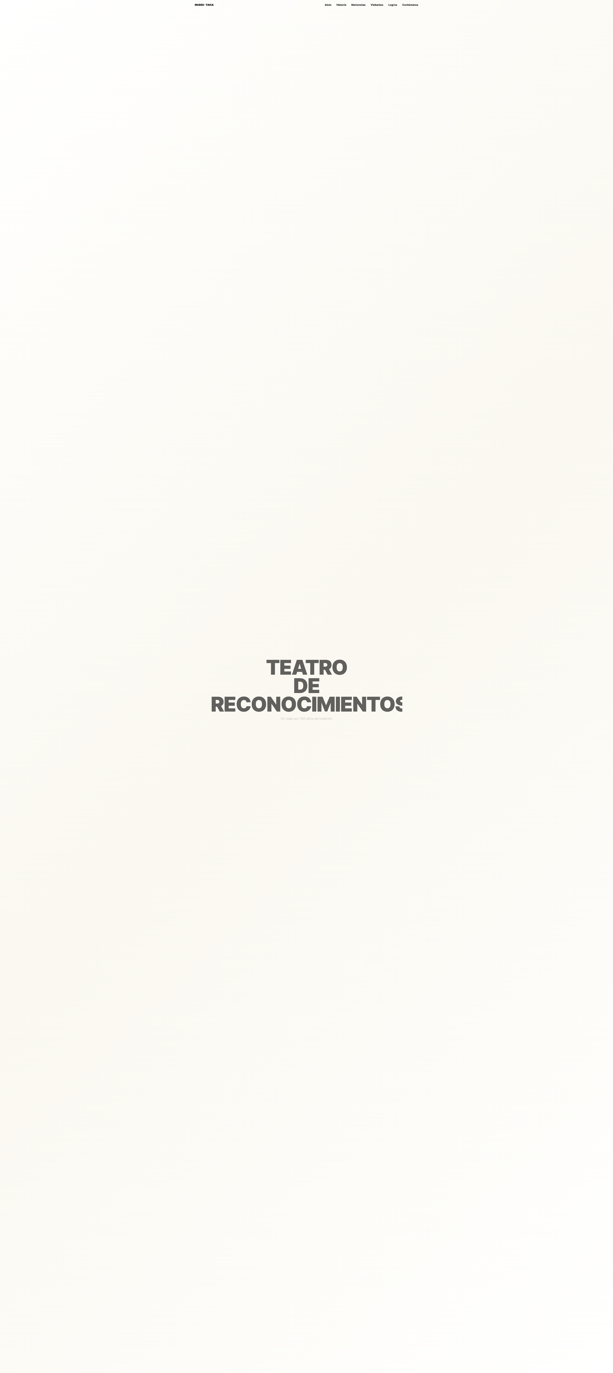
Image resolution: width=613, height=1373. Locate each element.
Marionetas (358, 4)
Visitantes (377, 4)
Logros (392, 4)
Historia (341, 4)
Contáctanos (410, 4)
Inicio (328, 4)
